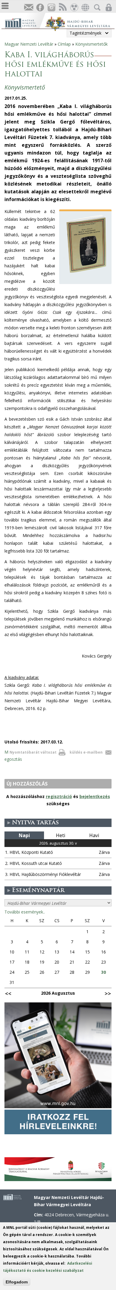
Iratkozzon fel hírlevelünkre (28, 7)
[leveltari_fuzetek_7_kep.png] (86, 273)
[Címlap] (24, 22)
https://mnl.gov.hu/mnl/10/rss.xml (62, 7)
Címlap (64, 44)
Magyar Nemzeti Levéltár (28, 44)
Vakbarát (73, 7)
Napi (24, 835)
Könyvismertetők (91, 44)
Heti (60, 835)
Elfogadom (17, 1282)
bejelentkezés (94, 796)
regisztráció (59, 796)
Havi (94, 835)
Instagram (51, 7)
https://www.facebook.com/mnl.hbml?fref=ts (39, 7)
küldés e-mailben (86, 752)
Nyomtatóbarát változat (33, 752)
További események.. (24, 912)
